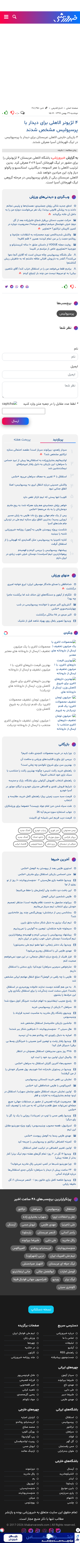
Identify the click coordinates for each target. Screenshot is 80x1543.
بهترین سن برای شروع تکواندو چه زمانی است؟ (46, 765)
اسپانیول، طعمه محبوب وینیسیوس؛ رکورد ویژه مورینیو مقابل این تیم (40, 1128)
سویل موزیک (53, 837)
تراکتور (21, 1209)
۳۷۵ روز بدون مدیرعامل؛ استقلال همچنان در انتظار (44, 1051)
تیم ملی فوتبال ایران (24, 1333)
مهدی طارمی (48, 1225)
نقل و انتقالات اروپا (64, 1217)
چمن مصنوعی (69, 830)
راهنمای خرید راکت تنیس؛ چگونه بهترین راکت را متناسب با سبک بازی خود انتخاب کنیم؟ (39, 773)
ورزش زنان (29, 1338)
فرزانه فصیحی (27, 1380)
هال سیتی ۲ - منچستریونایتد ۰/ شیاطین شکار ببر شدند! (40, 1029)
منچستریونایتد (66, 1248)
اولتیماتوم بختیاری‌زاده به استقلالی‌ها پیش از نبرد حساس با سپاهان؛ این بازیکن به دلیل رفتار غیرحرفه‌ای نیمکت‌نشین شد (35, 464)
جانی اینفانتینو (21, 1272)
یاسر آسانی (68, 1232)
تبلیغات (69, 1343)
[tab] (58, 439)
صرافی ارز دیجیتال (67, 844)
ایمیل (74, 366)
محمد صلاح (29, 1427)
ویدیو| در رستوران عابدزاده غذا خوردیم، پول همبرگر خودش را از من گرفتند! (40, 1071)
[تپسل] (2, 1530)
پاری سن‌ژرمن (66, 1493)
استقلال (70, 1209)
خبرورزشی (65, 17)
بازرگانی (64, 744)
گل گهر (70, 1441)
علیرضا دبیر (68, 1394)
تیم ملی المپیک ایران (62, 1256)
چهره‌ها (31, 1343)
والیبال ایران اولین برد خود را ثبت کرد (51, 1057)
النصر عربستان (46, 1232)
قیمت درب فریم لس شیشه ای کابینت (50, 818)
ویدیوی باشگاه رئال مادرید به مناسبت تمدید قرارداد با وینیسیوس (44, 1015)
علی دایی (50, 1240)
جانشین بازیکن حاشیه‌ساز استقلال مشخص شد (46, 1023)
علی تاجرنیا (68, 1225)
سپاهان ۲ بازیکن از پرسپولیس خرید (52, 1007)
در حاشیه (30, 1348)
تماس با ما (68, 1338)
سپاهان (36, 1209)
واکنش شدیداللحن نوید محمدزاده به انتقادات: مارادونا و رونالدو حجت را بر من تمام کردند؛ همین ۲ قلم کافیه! (43, 236)
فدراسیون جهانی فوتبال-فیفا (29, 1279)
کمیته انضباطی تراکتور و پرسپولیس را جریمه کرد (45, 1142)
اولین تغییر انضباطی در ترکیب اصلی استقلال (47, 1148)
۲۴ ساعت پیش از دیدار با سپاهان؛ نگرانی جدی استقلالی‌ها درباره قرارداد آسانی (42, 1172)
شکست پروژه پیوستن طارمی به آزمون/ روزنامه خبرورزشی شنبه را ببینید (36, 531)
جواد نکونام (29, 1399)
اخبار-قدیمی (57, 108)
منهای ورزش (60, 575)
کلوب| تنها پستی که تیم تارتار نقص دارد (45, 497)
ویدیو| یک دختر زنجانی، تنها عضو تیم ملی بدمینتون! (42, 945)
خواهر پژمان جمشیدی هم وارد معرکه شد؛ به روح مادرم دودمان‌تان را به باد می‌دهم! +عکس (37, 507)
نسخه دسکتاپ (41, 1309)
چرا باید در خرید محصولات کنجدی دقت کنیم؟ (46, 753)
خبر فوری (54, 830)
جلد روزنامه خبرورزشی (23, 1357)
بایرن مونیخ (67, 1488)
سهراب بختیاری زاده (34, 1217)
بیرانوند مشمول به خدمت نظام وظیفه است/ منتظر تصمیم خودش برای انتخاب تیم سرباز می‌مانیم (42, 904)
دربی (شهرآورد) (35, 1256)
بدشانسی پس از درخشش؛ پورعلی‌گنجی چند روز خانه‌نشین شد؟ (42, 914)
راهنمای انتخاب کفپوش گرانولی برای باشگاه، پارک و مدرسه (40, 780)
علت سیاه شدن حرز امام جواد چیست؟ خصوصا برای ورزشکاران (38, 806)
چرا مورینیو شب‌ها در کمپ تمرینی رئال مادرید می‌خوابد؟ (41, 1164)
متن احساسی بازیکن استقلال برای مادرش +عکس (44, 874)
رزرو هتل (51, 844)
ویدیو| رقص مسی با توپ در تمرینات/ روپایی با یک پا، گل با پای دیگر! (41, 1117)
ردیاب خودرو (40, 830)
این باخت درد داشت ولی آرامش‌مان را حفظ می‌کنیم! (44, 890)
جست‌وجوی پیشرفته (62, 1357)
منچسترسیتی (27, 1488)
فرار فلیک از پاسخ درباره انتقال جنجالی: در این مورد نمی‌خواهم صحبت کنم (40, 959)
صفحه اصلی (72, 108)
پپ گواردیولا (28, 1437)
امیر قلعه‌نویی (27, 1385)
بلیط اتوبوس (36, 844)
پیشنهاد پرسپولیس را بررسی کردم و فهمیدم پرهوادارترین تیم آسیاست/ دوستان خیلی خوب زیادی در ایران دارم (36, 554)
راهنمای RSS (67, 1353)
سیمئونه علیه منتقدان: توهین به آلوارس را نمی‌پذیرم (43, 928)
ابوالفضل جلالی (45, 1272)
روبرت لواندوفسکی (24, 1441)
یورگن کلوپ (28, 1432)
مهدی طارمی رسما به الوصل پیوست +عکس (47, 1136)
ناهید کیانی (28, 1390)
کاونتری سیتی (66, 1287)
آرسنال (12, 1225)
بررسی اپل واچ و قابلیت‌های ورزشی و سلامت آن (46, 759)
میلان (32, 1498)
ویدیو (56, 1279)
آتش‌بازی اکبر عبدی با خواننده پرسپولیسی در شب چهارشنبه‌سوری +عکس (46, 606)
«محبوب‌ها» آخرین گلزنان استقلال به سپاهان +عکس (43, 1063)
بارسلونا (26, 1232)
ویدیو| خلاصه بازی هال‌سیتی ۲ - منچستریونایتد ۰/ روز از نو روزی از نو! (41, 882)
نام (76, 349)
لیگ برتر (70, 1279)
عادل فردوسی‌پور (26, 1375)
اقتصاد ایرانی (20, 844)
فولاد (71, 1437)
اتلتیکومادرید (66, 1474)
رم (33, 1479)
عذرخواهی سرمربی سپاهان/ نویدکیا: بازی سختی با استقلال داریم (42, 969)
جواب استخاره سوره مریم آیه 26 (54, 812)
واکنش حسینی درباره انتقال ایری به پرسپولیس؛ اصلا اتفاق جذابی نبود (38, 487)
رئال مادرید (68, 1240)
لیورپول (31, 1483)
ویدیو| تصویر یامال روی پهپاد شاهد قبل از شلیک (44, 621)
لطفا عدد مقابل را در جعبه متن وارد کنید (50, 404)
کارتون (31, 1353)
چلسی (70, 1503)
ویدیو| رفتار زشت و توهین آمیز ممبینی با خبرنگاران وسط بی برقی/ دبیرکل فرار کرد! (41, 1043)
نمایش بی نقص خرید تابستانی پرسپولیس (48, 1079)
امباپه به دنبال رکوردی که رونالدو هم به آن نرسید (45, 1035)
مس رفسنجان (66, 1446)
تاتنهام (70, 1498)
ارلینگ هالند (28, 1451)
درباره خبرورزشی (65, 1333)
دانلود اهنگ (38, 837)
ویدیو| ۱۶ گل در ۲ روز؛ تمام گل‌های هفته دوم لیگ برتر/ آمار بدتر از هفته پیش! (41, 1156)
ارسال (15, 421)
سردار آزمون (67, 1375)
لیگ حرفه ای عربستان (62, 1264)
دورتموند (30, 1469)
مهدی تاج (69, 1385)
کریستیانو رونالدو (41, 1248)
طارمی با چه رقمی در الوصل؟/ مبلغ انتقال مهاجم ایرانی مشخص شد (40, 979)
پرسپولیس (66, 313)
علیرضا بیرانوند (30, 1240)
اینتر (71, 1479)
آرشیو (71, 1348)
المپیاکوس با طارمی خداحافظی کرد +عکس (48, 1086)
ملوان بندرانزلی (66, 1451)
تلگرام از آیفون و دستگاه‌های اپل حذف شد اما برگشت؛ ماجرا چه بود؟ (41, 597)
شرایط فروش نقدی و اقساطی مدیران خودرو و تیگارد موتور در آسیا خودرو (39, 788)
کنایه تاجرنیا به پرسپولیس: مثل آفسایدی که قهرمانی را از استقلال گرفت (36, 542)
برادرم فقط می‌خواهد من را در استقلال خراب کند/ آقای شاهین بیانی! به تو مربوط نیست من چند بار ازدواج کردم (40, 271)
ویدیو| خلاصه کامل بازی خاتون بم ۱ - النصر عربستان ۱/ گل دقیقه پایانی (42, 1182)
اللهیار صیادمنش (33, 1264)
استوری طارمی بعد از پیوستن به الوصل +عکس (46, 868)
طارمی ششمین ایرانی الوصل (56, 896)
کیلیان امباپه (28, 1417)
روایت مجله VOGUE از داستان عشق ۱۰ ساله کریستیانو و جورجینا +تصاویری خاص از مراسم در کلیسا (43, 247)
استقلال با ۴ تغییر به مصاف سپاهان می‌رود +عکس (39, 477)
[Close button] (78, 1530)
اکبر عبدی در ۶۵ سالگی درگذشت (54, 615)
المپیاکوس (19, 1248)
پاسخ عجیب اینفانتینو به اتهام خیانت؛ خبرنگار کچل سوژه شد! (38, 1001)
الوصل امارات (67, 1272)
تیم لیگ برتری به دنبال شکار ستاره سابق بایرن (46, 923)
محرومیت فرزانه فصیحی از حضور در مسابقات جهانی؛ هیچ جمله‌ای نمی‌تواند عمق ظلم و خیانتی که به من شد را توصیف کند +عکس (41, 1106)
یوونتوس (30, 1503)
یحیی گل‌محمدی (26, 1394)
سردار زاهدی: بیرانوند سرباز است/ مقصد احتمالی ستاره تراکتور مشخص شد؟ (37, 452)
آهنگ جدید (25, 830)
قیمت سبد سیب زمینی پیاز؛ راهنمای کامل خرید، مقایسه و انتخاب (40, 798)
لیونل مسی (28, 1225)
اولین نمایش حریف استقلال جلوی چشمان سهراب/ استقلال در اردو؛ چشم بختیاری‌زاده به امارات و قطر (40, 1093)
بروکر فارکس (70, 837)
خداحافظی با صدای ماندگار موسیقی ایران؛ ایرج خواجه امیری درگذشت (41, 587)
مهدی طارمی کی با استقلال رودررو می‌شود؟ (49, 951)
